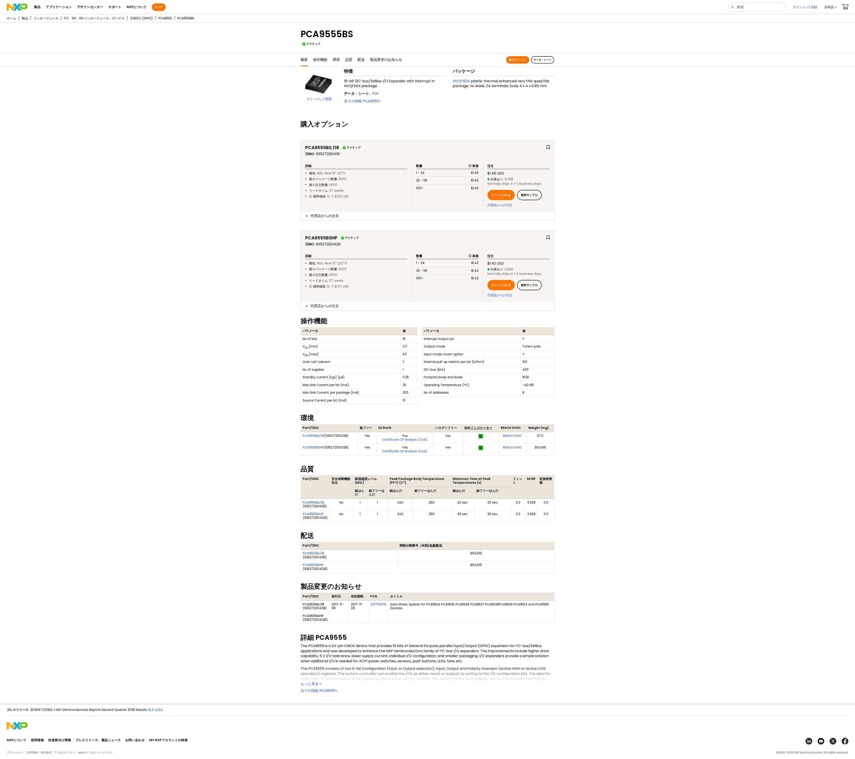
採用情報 (37, 740)
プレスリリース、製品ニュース (98, 740)
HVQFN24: (461, 81)
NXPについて (16, 740)
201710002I (378, 604)
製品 (25, 18)
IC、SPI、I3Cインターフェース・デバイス (94, 18)
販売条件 (46, 752)
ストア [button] (159, 7)
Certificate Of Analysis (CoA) (405, 439)
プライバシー (15, 752)
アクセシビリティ (64, 752)
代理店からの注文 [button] (324, 215)
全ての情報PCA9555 (361, 101)
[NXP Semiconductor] (17, 7)
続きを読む (156, 710)
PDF (375, 93)
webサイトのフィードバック (95, 752)
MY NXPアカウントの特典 (168, 740)
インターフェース (45, 18)
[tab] (427, 216)
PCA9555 (165, 18)
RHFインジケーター (478, 428)
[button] (830, 7)
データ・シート (543, 60)
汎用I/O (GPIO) (141, 18)
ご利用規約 (32, 752)
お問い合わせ (135, 740)
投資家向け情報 (59, 740)
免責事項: (436, 545)
